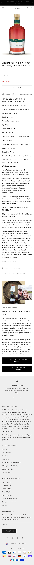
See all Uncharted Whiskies (17, 369)
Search (4, 449)
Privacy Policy (6, 489)
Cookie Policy (6, 485)
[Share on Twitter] (11, 261)
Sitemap (4, 505)
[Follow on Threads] (18, 538)
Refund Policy (6, 492)
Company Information (9, 502)
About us (5, 456)
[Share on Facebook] (8, 261)
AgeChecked (6, 482)
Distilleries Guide (7, 469)
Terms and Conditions (9, 499)
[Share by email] (16, 261)
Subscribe (9, 531)
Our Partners (6, 472)
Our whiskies (6, 453)
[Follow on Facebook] (3, 538)
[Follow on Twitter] (8, 538)
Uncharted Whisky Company (16, 105)
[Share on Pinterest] (13, 261)
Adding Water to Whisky (10, 466)
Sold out (17, 87)
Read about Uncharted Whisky (17, 361)
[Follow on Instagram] (13, 538)
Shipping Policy (7, 495)
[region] (17, 387)
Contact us (5, 459)
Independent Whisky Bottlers (11, 462)
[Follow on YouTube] (22, 538)
